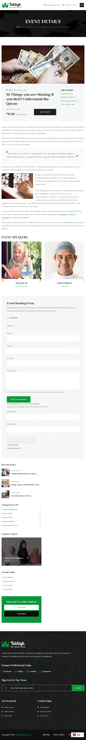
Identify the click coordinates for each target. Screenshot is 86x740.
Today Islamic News (10, 525)
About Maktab (8, 577)
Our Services (7, 585)
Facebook (62, 214)
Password (11, 424)
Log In (13, 440)
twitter (20, 671)
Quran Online (8, 517)
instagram (47, 671)
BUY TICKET (45, 112)
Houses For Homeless (14, 558)
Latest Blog (8, 716)
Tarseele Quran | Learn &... (21, 496)
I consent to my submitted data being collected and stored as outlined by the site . (36, 392)
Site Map (46, 735)
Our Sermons (8, 589)
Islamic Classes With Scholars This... (25, 485)
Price (9, 318)
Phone (10, 346)
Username (12, 411)
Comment (11, 371)
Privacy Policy (59, 735)
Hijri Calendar (8, 513)
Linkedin (5, 218)
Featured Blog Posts (10, 509)
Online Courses (9, 707)
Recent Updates (8, 521)
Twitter (71, 214)
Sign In (37, 404)
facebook (7, 671)
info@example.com (53, 5)
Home (18, 27)
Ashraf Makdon (64, 283)
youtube (33, 671)
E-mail (10, 358)
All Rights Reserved (23, 735)
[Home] (12, 5)
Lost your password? (14, 448)
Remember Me (13, 445)
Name (9, 333)
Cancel (28, 440)
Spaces (10, 326)
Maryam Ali (21, 283)
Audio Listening (9, 711)
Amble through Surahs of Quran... (24, 474)
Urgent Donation (9, 581)
